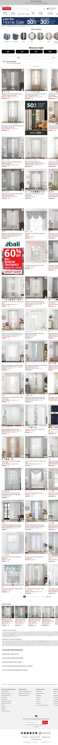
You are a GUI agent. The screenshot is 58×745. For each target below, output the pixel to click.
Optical (38, 701)
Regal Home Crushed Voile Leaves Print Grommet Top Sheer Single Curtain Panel (35, 302)
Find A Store (39, 691)
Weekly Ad (38, 695)
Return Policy (4, 699)
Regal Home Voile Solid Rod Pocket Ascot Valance (35, 234)
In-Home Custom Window (42, 705)
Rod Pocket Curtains (44, 684)
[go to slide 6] (39, 4)
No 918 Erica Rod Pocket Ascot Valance (34, 265)
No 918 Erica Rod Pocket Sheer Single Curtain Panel (13, 302)
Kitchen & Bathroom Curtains (33, 684)
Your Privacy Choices (34, 737)
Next (47, 596)
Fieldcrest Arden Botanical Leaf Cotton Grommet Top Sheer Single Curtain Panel (35, 525)
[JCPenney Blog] (36, 733)
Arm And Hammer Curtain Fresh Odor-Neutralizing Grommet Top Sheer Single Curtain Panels (11, 493)
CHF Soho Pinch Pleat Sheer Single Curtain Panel (35, 461)
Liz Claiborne (11, 634)
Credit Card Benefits (23, 695)
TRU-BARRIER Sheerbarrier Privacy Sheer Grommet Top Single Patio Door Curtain (11, 525)
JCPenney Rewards (5, 695)
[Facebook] (27, 733)
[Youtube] (33, 733)
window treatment (43, 640)
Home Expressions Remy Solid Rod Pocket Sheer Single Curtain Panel (35, 94)
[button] (36, 118)
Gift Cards (3, 707)
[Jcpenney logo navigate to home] (6, 8)
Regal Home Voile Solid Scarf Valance (34, 493)
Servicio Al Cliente (5, 711)
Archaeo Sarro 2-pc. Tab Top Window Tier (35, 429)
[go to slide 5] (38, 4)
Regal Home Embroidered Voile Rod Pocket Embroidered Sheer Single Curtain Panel (12, 234)
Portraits (38, 699)
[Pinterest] (30, 733)
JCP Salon (38, 697)
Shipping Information (6, 701)
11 (45, 191)
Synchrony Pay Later (6, 703)
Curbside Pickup (40, 693)
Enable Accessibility (4, 6)
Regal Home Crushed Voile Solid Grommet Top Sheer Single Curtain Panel (12, 94)
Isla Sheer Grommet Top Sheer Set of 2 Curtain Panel (34, 557)
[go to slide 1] (33, 4)
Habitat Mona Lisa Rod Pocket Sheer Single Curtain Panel (12, 398)
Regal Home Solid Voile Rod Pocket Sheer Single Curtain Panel (12, 162)
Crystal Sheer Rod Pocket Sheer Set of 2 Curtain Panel (34, 194)
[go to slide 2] (34, 4)
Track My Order (5, 691)
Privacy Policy (25, 737)
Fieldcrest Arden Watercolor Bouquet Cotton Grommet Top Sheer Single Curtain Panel (12, 334)
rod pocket (50, 635)
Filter (18, 57)
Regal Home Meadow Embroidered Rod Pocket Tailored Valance (34, 334)
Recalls (3, 705)
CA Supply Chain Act (46, 737)
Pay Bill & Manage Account (25, 691)
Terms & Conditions (27, 742)
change (19, 63)
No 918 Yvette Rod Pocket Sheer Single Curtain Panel (34, 589)
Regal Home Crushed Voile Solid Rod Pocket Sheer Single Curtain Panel (12, 194)
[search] (44, 8)
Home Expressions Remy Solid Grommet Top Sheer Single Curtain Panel (12, 126)
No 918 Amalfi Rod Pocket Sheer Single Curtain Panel (11, 461)
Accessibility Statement (36, 739)
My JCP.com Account (6, 693)
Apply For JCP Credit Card (25, 693)
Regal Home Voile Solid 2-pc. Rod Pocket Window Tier (11, 557)
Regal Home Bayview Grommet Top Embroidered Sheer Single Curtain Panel (11, 429)
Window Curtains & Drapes (13, 684)
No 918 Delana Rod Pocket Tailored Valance (12, 588)
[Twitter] (22, 733)
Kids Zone (38, 703)
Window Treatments (24, 684)
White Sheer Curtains (52, 684)
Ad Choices (34, 742)
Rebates (3, 709)
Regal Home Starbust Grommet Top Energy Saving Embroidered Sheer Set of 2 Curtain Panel (12, 366)
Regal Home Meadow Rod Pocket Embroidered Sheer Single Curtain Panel (34, 162)
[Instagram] (25, 733)
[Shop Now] (36, 118)
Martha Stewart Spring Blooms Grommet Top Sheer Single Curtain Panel (36, 366)
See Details (36, 726)
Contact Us (4, 697)
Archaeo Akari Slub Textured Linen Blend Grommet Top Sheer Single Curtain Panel (35, 398)
